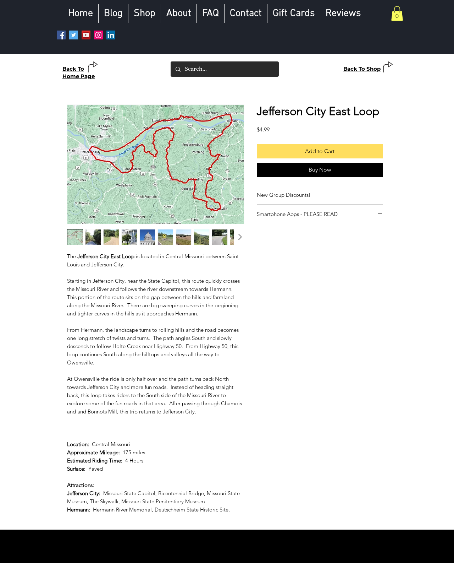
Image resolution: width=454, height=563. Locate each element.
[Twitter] (73, 35)
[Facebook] (61, 35)
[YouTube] (86, 35)
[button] (397, 13)
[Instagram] (98, 35)
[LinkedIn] (110, 35)
